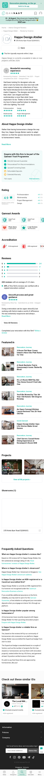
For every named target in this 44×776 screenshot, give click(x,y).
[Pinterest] (19, 757)
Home (4, 28)
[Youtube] (24, 757)
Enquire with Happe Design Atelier (14, 622)
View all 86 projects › (22, 479)
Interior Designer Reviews (17, 28)
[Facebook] (10, 757)
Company (6, 738)
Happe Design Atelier (10, 31)
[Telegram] (29, 757)
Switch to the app (23, 6)
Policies (5, 732)
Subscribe (33, 751)
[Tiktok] (33, 757)
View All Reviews (11, 323)
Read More (6, 144)
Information (7, 727)
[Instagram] (14, 757)
